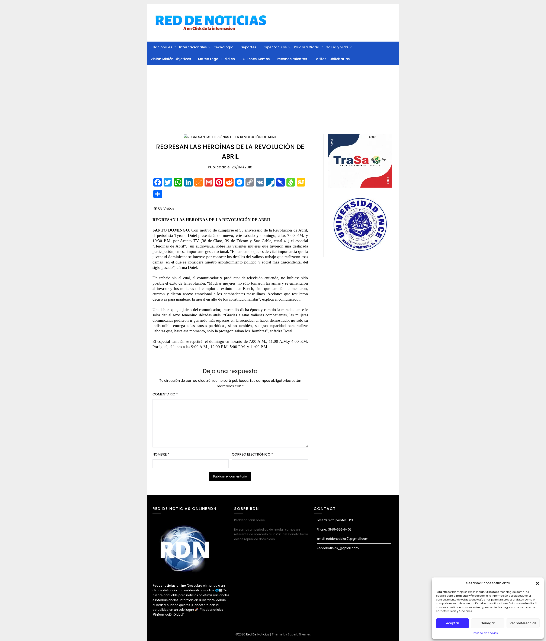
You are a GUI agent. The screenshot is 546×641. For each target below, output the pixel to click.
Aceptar (452, 623)
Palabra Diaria (306, 47)
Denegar (488, 623)
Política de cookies (485, 633)
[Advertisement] (273, 97)
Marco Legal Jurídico (217, 59)
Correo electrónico (252, 454)
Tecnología (224, 47)
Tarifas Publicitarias (332, 59)
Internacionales (193, 47)
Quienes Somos (256, 59)
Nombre (160, 454)
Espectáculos (275, 47)
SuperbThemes (299, 634)
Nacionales (162, 47)
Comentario (165, 394)
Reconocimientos (292, 59)
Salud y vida (337, 47)
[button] (537, 583)
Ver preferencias (523, 623)
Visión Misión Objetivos (171, 59)
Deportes (249, 47)
